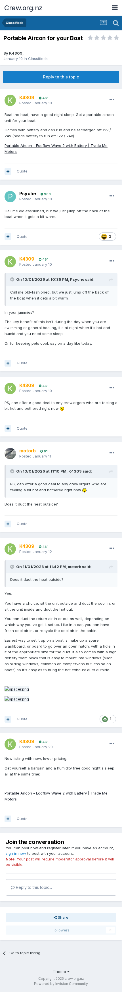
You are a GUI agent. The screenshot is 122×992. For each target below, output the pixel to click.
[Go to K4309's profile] (10, 100)
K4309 (15, 53)
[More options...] (111, 99)
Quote (22, 171)
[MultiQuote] (8, 171)
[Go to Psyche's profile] (10, 196)
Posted (35, 103)
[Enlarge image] (17, 689)
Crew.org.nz (23, 8)
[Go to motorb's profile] (10, 453)
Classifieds (38, 58)
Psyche (27, 193)
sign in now (16, 853)
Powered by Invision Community (61, 983)
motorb (74, 566)
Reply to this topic (61, 76)
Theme (60, 971)
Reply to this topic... (33, 887)
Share (62, 917)
